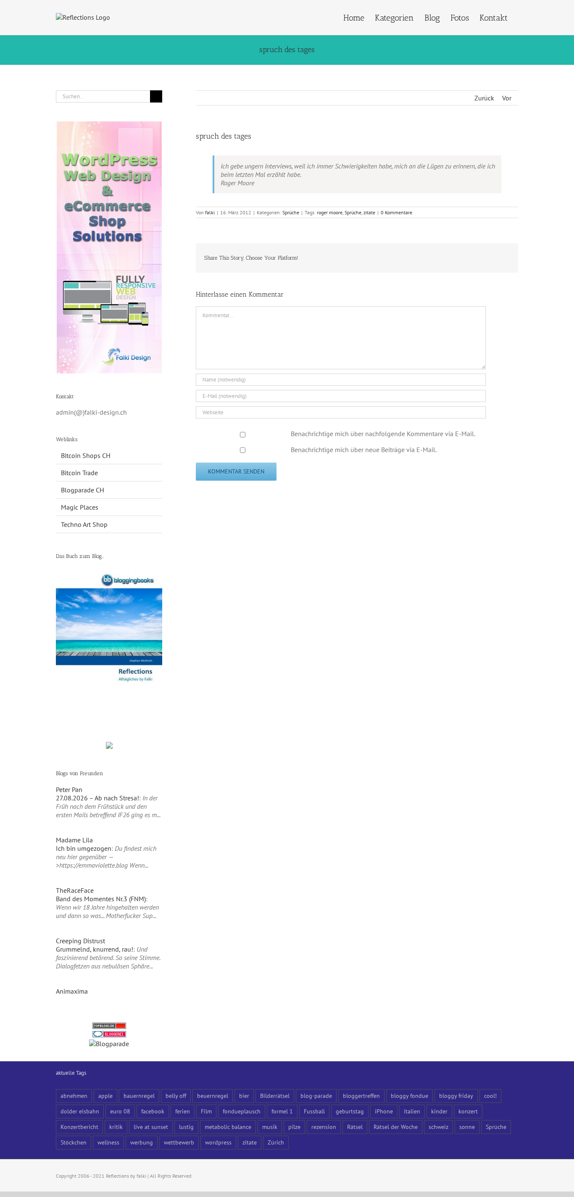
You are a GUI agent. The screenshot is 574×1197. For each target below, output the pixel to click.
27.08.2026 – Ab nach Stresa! (97, 798)
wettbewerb (179, 1142)
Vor (506, 98)
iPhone (384, 1111)
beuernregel (212, 1096)
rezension (323, 1127)
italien (412, 1111)
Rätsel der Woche (396, 1127)
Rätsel (355, 1127)
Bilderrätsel (275, 1096)
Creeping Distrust (80, 941)
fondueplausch (242, 1111)
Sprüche (290, 212)
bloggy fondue (409, 1096)
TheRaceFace (75, 890)
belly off (176, 1096)
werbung (141, 1142)
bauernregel (139, 1096)
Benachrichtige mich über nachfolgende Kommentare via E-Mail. (383, 433)
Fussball (314, 1111)
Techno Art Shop (84, 524)
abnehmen (74, 1096)
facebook (152, 1111)
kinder (439, 1111)
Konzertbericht (79, 1127)
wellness (108, 1142)
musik (269, 1127)
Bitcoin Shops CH (86, 455)
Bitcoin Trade (79, 472)
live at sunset (151, 1127)
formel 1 (282, 1111)
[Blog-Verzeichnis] (109, 1035)
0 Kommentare (396, 212)
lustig (186, 1127)
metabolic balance (228, 1127)
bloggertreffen (361, 1096)
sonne (467, 1127)
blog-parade (316, 1096)
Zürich (276, 1142)
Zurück (484, 98)
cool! (490, 1096)
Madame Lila (74, 840)
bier (244, 1096)
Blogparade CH (82, 490)
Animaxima (72, 991)
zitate (369, 212)
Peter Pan (69, 789)
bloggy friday (456, 1096)
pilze (294, 1127)
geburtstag (350, 1111)
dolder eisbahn (80, 1111)
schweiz (438, 1127)
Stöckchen (74, 1142)
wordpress (218, 1142)
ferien (182, 1111)
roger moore (329, 212)
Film (206, 1111)
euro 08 (120, 1111)
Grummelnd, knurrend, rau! (94, 949)
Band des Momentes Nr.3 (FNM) (101, 898)
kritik (116, 1127)
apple (105, 1096)
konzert (468, 1111)
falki (210, 212)
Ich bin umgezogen (83, 848)
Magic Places (79, 507)
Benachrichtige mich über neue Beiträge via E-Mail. (364, 449)
